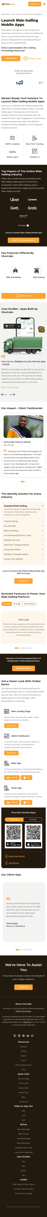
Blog (23, 1097)
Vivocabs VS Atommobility (23, 1189)
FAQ (23, 1070)
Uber (23, 1111)
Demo (23, 1060)
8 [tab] (31, 648)
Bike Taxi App (23, 1134)
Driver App (16, 604)
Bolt (23, 1120)
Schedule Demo (23, 668)
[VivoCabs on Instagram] (19, 1035)
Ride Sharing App (23, 1143)
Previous (4, 394)
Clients (23, 1056)
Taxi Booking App (23, 1138)
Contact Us (34, 4)
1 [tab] (21, 482)
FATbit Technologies (23, 1011)
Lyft (23, 1115)
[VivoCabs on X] (14, 1035)
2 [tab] (25, 482)
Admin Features (29, 604)
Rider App (6, 604)
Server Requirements (23, 1065)
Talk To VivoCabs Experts (23, 240)
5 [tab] (25, 648)
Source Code (23, 1088)
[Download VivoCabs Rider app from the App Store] (33, 844)
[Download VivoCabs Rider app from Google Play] (13, 844)
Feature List (25, 296)
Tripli (23, 1161)
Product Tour (24, 1093)
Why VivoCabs (23, 1079)
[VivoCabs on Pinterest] (23, 1035)
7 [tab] (29, 648)
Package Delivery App (23, 1148)
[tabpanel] (23, 445)
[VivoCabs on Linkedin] (28, 1035)
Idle (23, 1175)
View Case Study (9, 387)
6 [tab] (27, 648)
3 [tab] (21, 648)
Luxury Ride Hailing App (23, 1152)
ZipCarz (23, 1171)
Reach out (27, 1022)
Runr (23, 1166)
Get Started (10, 58)
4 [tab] (23, 648)
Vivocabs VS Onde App (23, 1194)
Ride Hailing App (23, 1129)
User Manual (14, 863)
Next (12, 394)
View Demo (11, 726)
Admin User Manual (17, 856)
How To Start (24, 1083)
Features (23, 1047)
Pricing (23, 1051)
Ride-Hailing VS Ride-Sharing (23, 1184)
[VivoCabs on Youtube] (32, 1035)
